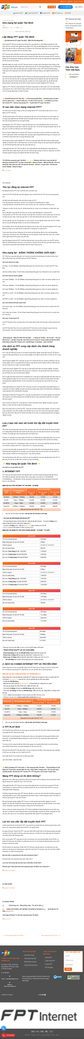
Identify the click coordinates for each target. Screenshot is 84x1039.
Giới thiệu (27, 1034)
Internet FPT (19, 13)
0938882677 (74, 77)
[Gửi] (40, 7)
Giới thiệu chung (29, 955)
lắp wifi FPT (27, 525)
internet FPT (48, 957)
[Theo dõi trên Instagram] (41, 995)
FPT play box (58, 13)
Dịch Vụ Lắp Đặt (46, 1034)
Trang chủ (33, 1034)
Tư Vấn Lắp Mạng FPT (8, 20)
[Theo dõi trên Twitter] (43, 995)
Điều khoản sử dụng (30, 961)
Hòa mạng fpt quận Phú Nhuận (14, 935)
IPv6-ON (76, 976)
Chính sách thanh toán (30, 965)
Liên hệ (57, 1034)
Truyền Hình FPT (50, 960)
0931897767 (9, 911)
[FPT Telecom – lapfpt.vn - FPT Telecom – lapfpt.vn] (9, 7)
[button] (51, 7)
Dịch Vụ (39, 1034)
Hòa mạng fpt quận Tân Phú (49, 935)
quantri (21, 27)
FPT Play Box (49, 967)
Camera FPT (46, 13)
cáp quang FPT (13, 679)
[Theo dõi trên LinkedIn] (45, 995)
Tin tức (52, 1034)
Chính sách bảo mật (30, 958)
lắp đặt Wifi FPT (24, 683)
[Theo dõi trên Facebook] (39, 995)
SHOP (69, 13)
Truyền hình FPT (32, 13)
